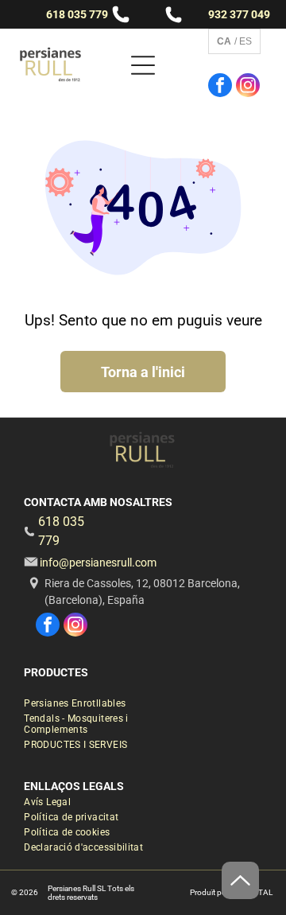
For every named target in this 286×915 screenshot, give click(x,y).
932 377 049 (239, 14)
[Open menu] (143, 65)
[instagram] (248, 87)
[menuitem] (86, 705)
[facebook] (220, 87)
